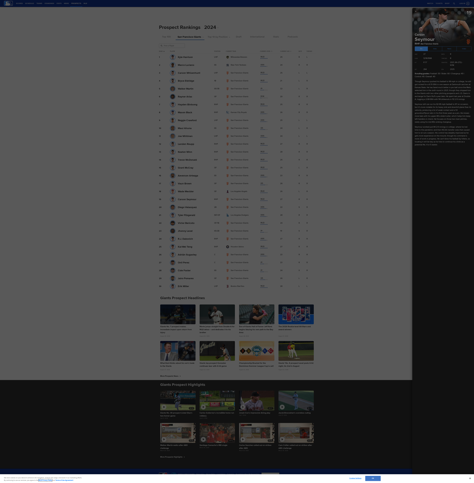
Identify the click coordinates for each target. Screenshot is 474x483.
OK (373, 478)
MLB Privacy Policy (45, 480)
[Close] (470, 478)
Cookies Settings (355, 478)
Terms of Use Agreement (64, 480)
